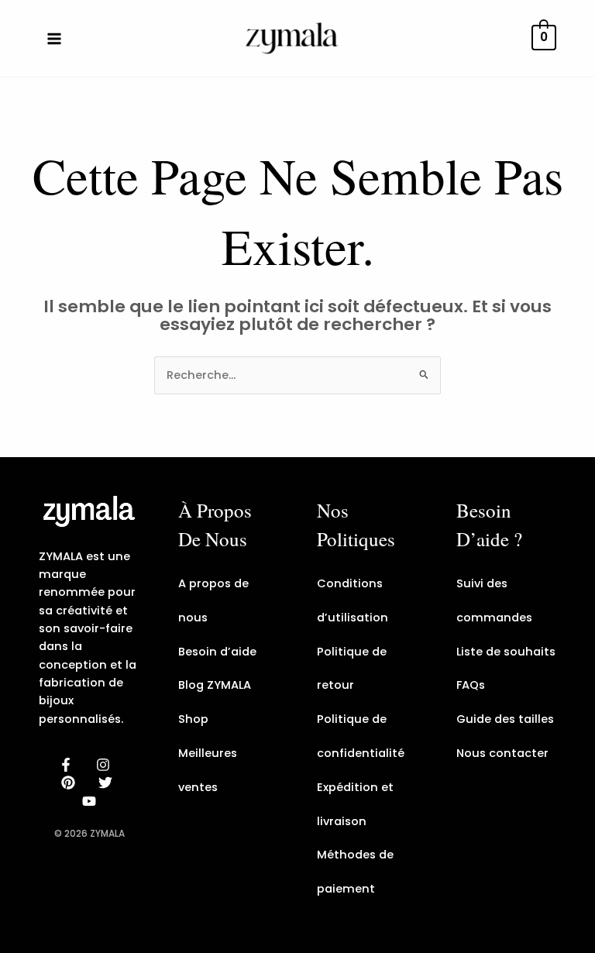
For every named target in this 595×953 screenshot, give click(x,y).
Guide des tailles (505, 719)
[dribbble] (108, 783)
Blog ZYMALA (214, 685)
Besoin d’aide (217, 651)
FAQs (470, 685)
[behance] (70, 783)
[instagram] (105, 765)
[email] (91, 801)
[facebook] (68, 765)
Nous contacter (502, 753)
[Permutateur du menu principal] (54, 37)
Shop (193, 719)
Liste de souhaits (505, 651)
